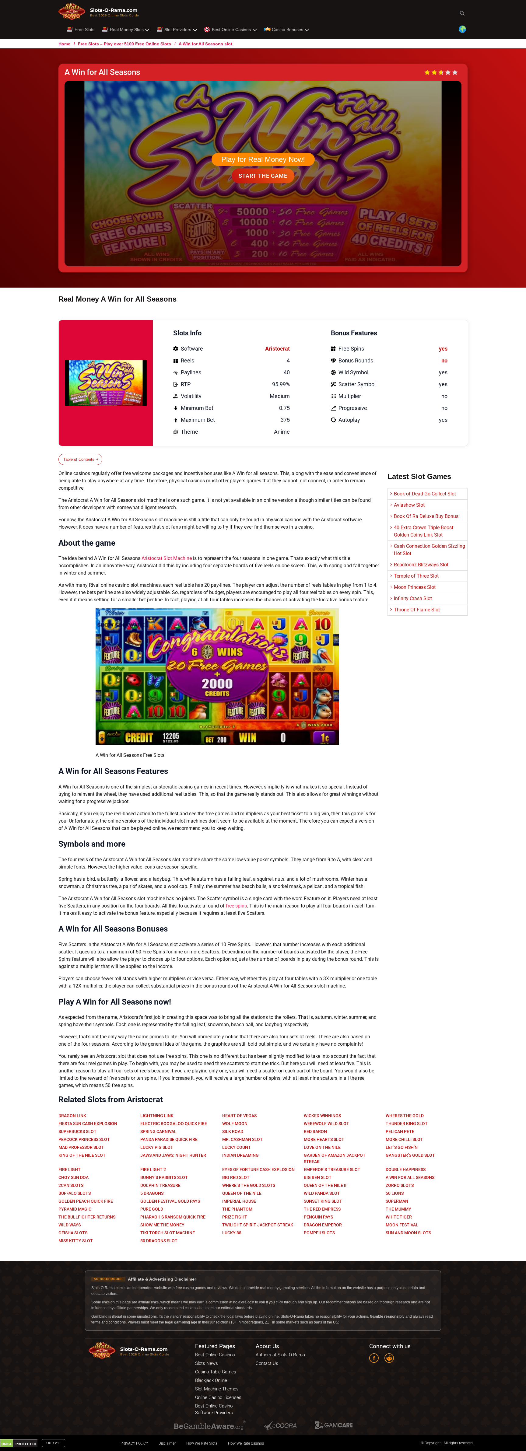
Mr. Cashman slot (242, 1139)
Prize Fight (234, 1217)
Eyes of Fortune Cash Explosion (258, 1169)
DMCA (7, 1444)
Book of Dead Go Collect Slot (425, 494)
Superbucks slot (77, 1131)
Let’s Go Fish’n (402, 1147)
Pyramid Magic (74, 1209)
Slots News (206, 1363)
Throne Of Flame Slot (417, 610)
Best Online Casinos (231, 29)
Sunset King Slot (323, 1201)
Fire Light (69, 1169)
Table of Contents (78, 459)
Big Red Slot (236, 1177)
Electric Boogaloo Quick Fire (173, 1123)
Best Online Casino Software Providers (214, 1409)
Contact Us (267, 1363)
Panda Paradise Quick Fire (169, 1139)
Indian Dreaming (240, 1155)
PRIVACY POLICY (134, 1443)
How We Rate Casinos (246, 1443)
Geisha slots (72, 1232)
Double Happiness (406, 1169)
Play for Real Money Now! (263, 159)
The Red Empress (322, 1209)
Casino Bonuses (287, 29)
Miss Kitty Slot (75, 1240)
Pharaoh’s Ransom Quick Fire (172, 1217)
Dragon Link (72, 1115)
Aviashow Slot (409, 505)
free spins (236, 906)
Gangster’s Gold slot (410, 1155)
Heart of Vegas (239, 1115)
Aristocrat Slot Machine (167, 558)
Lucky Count (236, 1147)
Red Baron (315, 1131)
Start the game (263, 176)
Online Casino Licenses (218, 1397)
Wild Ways (69, 1224)
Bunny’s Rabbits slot (164, 1177)
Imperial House (239, 1201)
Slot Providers (177, 29)
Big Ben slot (317, 1177)
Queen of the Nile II (325, 1185)
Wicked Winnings (322, 1115)
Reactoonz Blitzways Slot (421, 565)
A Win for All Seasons (410, 1177)
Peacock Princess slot (84, 1139)
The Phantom (237, 1209)
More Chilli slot (404, 1139)
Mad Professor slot (81, 1147)
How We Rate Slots (201, 1443)
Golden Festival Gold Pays (170, 1201)
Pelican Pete (400, 1131)
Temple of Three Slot (416, 576)
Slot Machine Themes (217, 1389)
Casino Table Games (215, 1372)
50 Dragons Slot (158, 1240)
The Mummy (398, 1209)
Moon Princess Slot (415, 587)
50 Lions (395, 1193)
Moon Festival (402, 1224)
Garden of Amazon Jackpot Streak (335, 1158)
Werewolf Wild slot (326, 1123)
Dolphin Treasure (160, 1185)
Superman (397, 1201)
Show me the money (162, 1224)
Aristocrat (277, 348)
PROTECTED (26, 1444)
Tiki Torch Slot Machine (167, 1232)
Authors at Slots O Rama (280, 1355)
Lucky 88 (231, 1232)
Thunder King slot (407, 1123)
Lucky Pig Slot (156, 1147)
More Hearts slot (324, 1139)
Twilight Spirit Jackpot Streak (257, 1224)
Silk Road (232, 1131)
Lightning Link (157, 1115)
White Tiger (399, 1217)
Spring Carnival (158, 1131)
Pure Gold (151, 1209)
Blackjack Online (211, 1380)
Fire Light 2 (153, 1169)
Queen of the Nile (241, 1193)
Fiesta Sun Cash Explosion (87, 1123)
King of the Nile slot (82, 1155)
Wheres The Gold (405, 1115)
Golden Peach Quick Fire (85, 1201)
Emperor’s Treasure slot (332, 1169)
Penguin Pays (318, 1217)
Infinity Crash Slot (413, 598)
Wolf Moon (234, 1123)
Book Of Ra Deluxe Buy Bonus (426, 516)
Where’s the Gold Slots (248, 1185)
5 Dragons (151, 1193)
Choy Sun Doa (73, 1177)
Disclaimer (167, 1443)
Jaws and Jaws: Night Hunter (173, 1155)
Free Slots (84, 29)
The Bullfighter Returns (86, 1217)
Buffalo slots (74, 1193)
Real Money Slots (127, 29)
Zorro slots (400, 1185)
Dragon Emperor (323, 1224)
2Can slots (70, 1185)
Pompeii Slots (319, 1232)
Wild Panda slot (322, 1193)
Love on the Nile (322, 1147)
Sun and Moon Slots (408, 1232)
